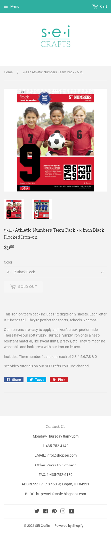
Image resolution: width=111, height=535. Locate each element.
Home (8, 72)
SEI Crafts (42, 526)
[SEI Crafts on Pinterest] (54, 512)
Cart (103, 6)
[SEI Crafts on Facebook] (45, 512)
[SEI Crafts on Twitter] (36, 512)
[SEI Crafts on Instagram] (63, 512)
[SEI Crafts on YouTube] (71, 512)
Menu (14, 6)
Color (8, 262)
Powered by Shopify (68, 526)
